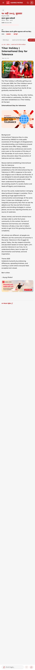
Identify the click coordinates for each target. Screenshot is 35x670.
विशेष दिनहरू (6, 40)
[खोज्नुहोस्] (28, 2)
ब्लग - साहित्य (7, 44)
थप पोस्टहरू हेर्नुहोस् (6, 303)
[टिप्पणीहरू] (31, 667)
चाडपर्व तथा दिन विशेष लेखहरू (19, 40)
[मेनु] (3, 2)
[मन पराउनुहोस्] (26, 667)
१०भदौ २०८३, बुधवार (12, 13)
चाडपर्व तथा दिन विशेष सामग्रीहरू (18, 44)
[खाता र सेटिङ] (31, 2)
